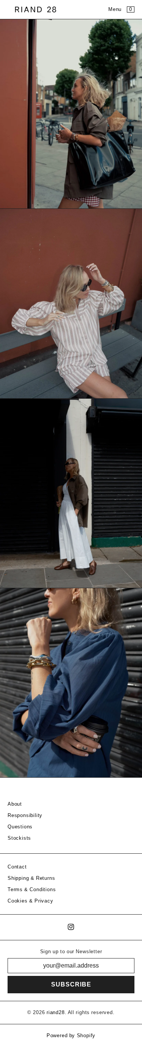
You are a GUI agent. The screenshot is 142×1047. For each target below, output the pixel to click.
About (15, 804)
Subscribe (71, 984)
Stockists (19, 838)
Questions (20, 827)
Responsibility (25, 815)
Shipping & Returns (31, 878)
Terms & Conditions (32, 889)
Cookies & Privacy (30, 901)
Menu (115, 9)
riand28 (56, 1012)
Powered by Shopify (71, 1035)
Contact (17, 867)
